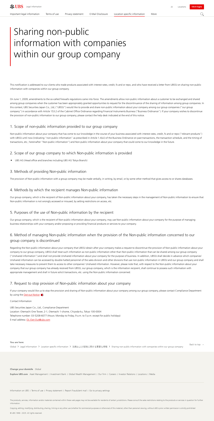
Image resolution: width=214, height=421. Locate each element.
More (154, 13)
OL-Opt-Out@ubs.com (38, 319)
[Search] (202, 14)
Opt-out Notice (32, 294)
